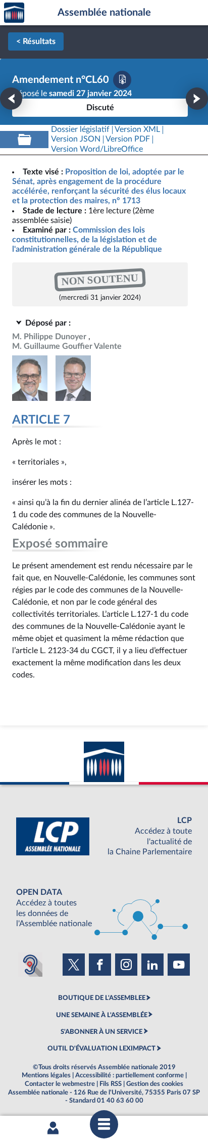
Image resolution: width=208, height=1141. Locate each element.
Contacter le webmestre (60, 1084)
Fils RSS (110, 1084)
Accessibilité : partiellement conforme (129, 1075)
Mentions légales (46, 1075)
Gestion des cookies (154, 1084)
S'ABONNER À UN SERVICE (101, 1032)
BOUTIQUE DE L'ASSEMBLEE (101, 998)
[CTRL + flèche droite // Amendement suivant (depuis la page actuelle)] (197, 98)
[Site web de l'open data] (104, 908)
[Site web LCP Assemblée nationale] (104, 836)
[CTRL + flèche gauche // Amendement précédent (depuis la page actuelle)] (11, 98)
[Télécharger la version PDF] (122, 80)
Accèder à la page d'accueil (14, 13)
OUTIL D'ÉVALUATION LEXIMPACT (101, 1048)
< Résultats (36, 41)
